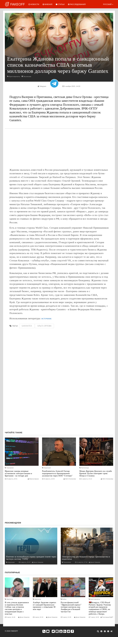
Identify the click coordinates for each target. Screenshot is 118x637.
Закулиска (9, 599)
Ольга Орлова (44, 326)
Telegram (42, 86)
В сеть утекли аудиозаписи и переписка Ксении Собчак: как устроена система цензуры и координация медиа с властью (17, 608)
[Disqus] (59, 398)
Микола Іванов (34, 479)
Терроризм (9, 468)
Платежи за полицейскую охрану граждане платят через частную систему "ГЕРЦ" (31, 557)
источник (46, 318)
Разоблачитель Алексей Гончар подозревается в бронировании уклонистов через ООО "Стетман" (57, 473)
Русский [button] (107, 4)
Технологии (67, 562)
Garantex (27, 326)
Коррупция (47, 468)
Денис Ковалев (38, 562)
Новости (34, 4)
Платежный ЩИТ (107, 617)
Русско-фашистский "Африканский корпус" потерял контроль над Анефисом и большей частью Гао (71, 607)
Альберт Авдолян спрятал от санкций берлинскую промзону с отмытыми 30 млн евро (44, 605)
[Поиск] (98, 631)
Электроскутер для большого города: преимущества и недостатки (86, 557)
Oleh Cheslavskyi (70, 479)
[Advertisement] (59, 148)
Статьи (61, 4)
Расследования (77, 4)
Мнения (48, 4)
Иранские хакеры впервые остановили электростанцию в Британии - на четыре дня (18, 473)
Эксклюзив (27, 76)
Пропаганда (85, 468)
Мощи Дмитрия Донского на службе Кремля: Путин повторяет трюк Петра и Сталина (95, 473)
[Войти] (111, 631)
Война (64, 599)
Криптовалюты (14, 76)
